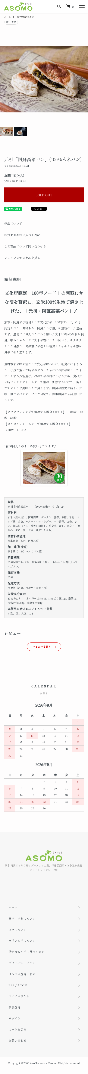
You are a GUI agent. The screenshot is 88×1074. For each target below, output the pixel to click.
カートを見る (17, 1029)
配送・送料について (22, 918)
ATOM (22, 985)
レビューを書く (41, 646)
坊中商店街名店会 (25, 16)
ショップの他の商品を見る (22, 258)
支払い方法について (22, 940)
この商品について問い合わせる (25, 246)
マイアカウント (19, 996)
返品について (13, 223)
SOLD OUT (44, 195)
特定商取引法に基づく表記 (22, 235)
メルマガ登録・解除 (22, 974)
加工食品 (11, 22)
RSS (12, 985)
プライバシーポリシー (23, 963)
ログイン (15, 1018)
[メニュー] (81, 6)
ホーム (7, 16)
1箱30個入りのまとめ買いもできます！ (30, 446)
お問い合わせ (17, 1040)
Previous (5, 79)
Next (83, 79)
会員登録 (15, 1007)
